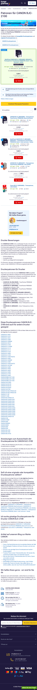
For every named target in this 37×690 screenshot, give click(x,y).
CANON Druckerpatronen (9, 41)
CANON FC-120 (5, 394)
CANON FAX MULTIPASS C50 (8, 392)
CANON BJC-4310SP (6, 365)
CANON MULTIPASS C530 (8, 399)
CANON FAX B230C (6, 387)
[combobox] (17, 110)
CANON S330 (4, 428)
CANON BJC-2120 (6, 351)
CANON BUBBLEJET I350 (7, 377)
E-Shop (9, 8)
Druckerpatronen (17, 8)
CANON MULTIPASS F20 (7, 416)
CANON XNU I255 (5, 430)
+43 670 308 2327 (14, 225)
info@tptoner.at (13, 229)
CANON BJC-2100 (6, 344)
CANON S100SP (5, 420)
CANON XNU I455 (5, 432)
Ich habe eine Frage (16, 233)
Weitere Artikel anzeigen (7, 98)
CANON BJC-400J (6, 334)
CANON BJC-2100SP (6, 346)
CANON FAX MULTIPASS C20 (8, 391)
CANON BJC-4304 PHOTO (8, 363)
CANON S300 (4, 426)
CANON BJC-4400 (6, 367)
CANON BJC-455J (6, 338)
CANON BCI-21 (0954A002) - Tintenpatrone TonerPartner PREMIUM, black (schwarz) (22, 117)
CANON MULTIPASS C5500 (8, 414)
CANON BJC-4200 (6, 358)
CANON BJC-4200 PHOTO (8, 356)
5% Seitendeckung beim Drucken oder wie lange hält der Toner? (20, 89)
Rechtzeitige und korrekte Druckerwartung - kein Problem (18, 561)
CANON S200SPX (5, 423)
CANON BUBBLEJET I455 (7, 380)
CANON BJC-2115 (6, 350)
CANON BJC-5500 (6, 375)
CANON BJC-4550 (6, 368)
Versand (22, 75)
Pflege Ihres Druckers (8, 559)
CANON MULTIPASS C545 (8, 401)
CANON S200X (5, 425)
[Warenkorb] (24, 3)
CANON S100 (4, 418)
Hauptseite (3, 8)
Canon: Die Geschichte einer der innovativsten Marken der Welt (19, 544)
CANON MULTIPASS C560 (8, 404)
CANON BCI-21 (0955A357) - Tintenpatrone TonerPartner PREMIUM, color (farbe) (22, 163)
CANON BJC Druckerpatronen (10, 45)
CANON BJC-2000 (6, 339)
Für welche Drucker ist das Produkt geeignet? (18, 70)
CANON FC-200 (5, 396)
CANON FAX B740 (5, 389)
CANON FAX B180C (6, 382)
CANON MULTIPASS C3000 (8, 409)
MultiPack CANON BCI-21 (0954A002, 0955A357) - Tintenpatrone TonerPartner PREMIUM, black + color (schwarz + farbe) (18, 61)
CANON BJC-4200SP (6, 360)
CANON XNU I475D (6, 433)
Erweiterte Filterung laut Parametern (18, 104)
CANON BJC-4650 (6, 370)
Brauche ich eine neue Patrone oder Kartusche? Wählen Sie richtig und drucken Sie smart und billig (19, 95)
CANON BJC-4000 (6, 353)
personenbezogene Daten (22, 626)
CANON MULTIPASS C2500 (8, 408)
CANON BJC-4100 (6, 355)
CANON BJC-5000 (6, 372)
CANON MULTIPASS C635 (8, 406)
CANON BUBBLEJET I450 (7, 379)
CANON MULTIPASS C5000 (8, 413)
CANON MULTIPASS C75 (7, 397)
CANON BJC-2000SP (6, 341)
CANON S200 (4, 421)
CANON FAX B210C (6, 384)
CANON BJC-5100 (6, 374)
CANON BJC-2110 (6, 348)
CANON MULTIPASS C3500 (8, 411)
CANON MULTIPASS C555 (8, 402)
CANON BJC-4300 (6, 362)
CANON (24, 8)
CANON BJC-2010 (6, 343)
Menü (33, 3)
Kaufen (20, 80)
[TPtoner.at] (5, 3)
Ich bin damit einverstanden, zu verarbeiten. (15, 627)
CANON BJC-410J (6, 336)
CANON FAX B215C (6, 385)
